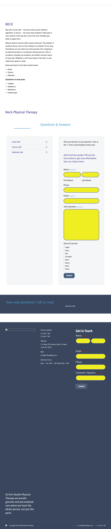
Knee (67, 250)
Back (67, 260)
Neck (67, 266)
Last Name (86, 180)
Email (69, 196)
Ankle (67, 247)
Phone (66, 185)
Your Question (73, 207)
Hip (66, 254)
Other (67, 269)
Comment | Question (89, 372)
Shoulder (68, 257)
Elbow (67, 263)
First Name (68, 180)
